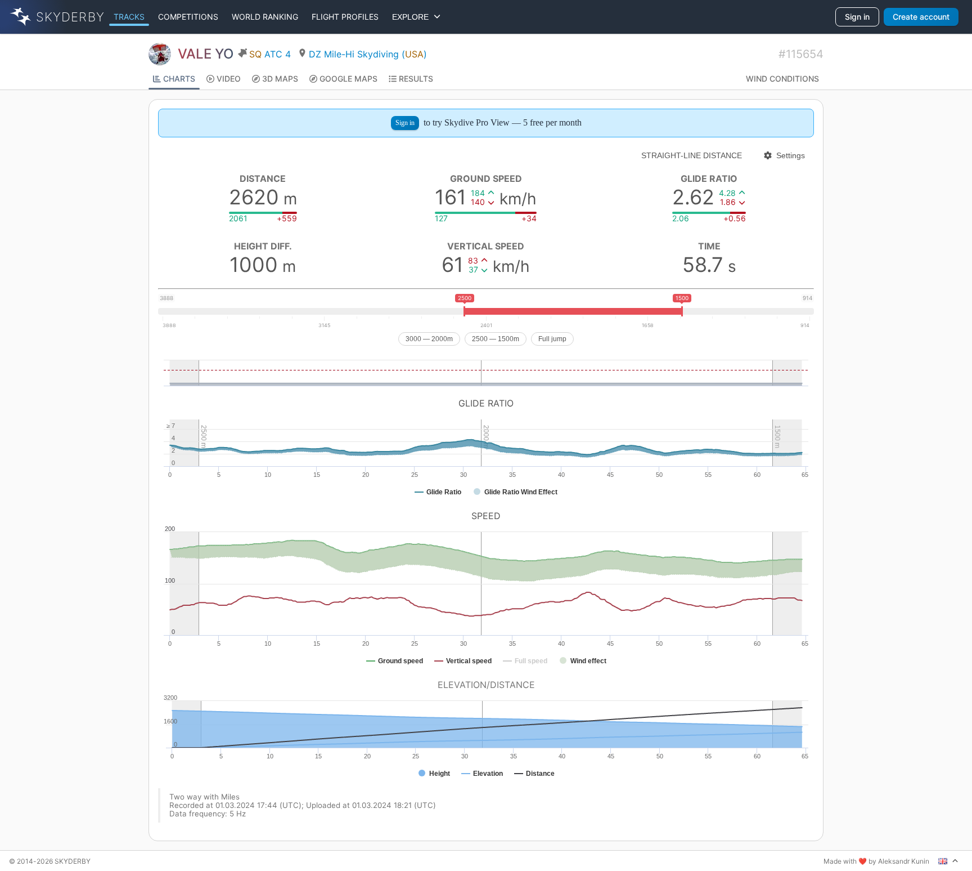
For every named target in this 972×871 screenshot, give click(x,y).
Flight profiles (345, 16)
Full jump (552, 339)
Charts (179, 78)
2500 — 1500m (495, 339)
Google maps (348, 78)
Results (416, 78)
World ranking (265, 16)
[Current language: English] (948, 860)
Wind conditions (782, 78)
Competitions (188, 16)
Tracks (129, 16)
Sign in (857, 16)
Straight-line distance (691, 155)
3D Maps (280, 78)
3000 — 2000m (429, 339)
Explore (412, 16)
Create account (921, 16)
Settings (790, 155)
